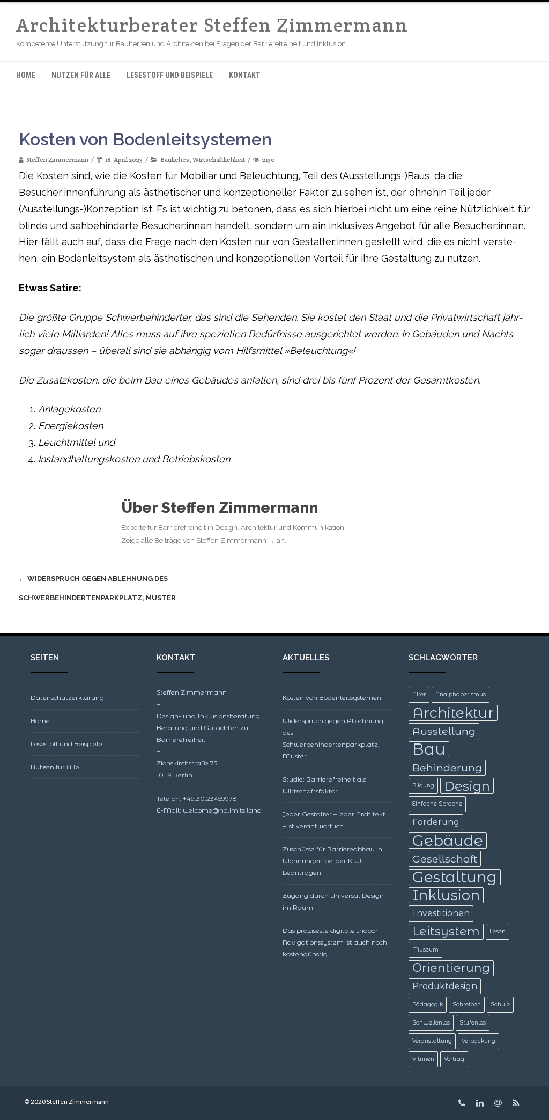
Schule (500, 1004)
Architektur (453, 713)
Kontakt (245, 75)
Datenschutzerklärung (67, 698)
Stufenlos (472, 1022)
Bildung (423, 785)
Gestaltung (454, 877)
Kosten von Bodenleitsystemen (332, 698)
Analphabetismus (460, 694)
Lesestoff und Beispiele (170, 75)
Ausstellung (444, 731)
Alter (419, 694)
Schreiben (466, 1004)
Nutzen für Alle (80, 75)
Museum (425, 949)
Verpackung (478, 1040)
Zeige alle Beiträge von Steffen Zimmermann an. (203, 540)
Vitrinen (423, 1059)
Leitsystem (446, 931)
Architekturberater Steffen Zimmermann (212, 25)
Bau (429, 749)
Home (25, 75)
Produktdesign (444, 986)
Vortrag (454, 1059)
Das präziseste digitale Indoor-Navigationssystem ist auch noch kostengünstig (335, 942)
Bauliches (174, 160)
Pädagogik (427, 1004)
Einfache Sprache (437, 803)
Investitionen (441, 913)
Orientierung (451, 968)
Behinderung (447, 767)
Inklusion (446, 895)
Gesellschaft (444, 858)
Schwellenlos (431, 1022)
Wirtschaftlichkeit (218, 160)
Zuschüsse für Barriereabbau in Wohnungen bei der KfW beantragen (332, 860)
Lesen (497, 931)
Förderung (435, 822)
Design (467, 786)
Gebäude (447, 840)
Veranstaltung (432, 1040)
